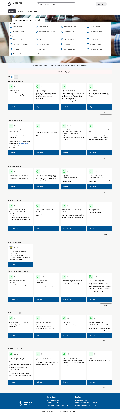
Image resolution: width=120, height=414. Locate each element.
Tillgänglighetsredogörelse (49, 411)
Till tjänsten (12, 107)
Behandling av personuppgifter (68, 411)
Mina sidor (21, 11)
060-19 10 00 (56, 402)
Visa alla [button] (105, 112)
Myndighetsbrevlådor (53, 400)
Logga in (102, 4)
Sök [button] (38, 4)
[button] (21, 39)
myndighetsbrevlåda (23, 143)
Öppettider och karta (90, 405)
